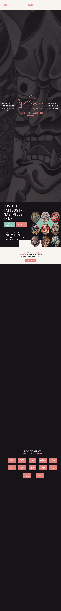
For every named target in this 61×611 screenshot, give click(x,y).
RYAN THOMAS (12, 460)
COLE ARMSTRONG (43, 460)
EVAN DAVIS (22, 468)
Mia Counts (53, 468)
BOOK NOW (21, 224)
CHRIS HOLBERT (12, 468)
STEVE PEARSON (27, 476)
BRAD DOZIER (32, 460)
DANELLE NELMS (43, 468)
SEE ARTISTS (9, 224)
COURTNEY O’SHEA (22, 460)
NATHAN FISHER (53, 460)
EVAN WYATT (32, 468)
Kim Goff (40, 475)
